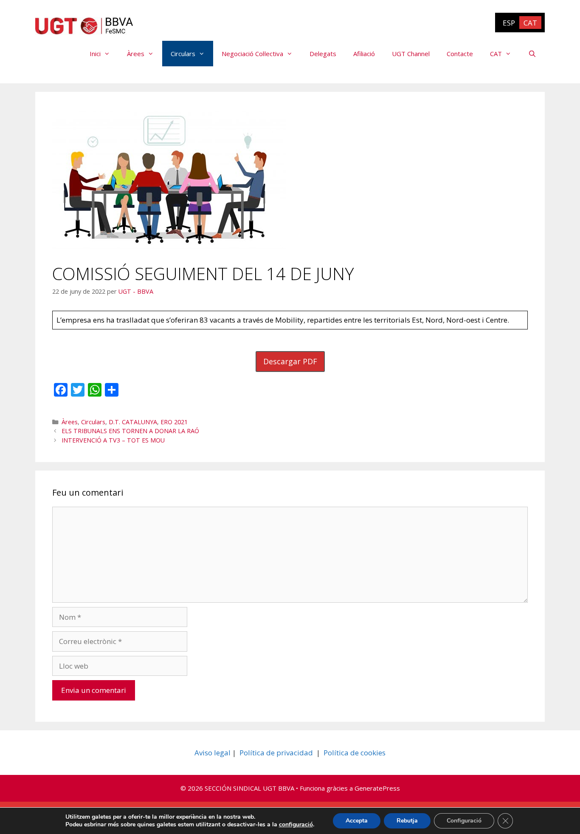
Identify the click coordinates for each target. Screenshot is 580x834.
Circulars (183, 53)
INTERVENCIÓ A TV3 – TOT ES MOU (113, 440)
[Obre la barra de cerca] (532, 53)
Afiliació (364, 53)
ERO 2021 (174, 422)
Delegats (323, 53)
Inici (95, 53)
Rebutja (407, 821)
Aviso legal (212, 752)
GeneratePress (377, 788)
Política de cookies (355, 752)
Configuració (464, 821)
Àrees (135, 53)
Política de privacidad (276, 752)
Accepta (357, 821)
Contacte (460, 53)
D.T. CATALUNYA (133, 422)
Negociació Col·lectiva (252, 53)
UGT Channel (411, 53)
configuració (296, 824)
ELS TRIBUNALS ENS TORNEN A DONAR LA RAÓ (130, 431)
